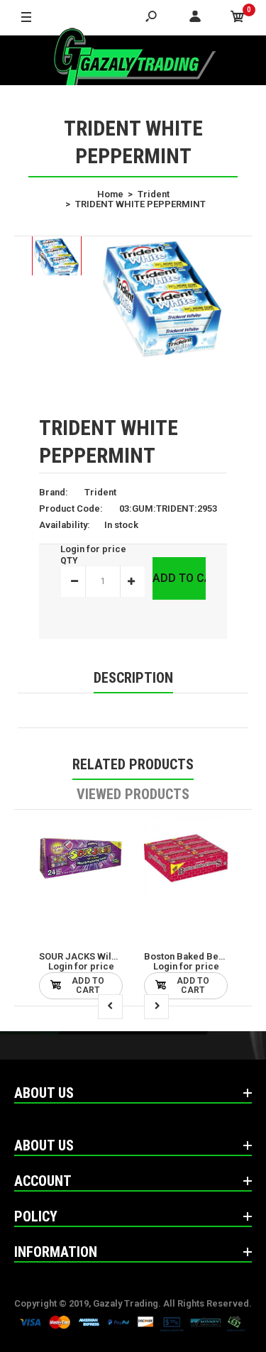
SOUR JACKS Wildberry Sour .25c (111, 956)
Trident (100, 492)
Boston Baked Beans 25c (197, 956)
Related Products (133, 764)
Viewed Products (133, 794)
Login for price (93, 549)
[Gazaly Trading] (133, 60)
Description (133, 677)
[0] (238, 17)
